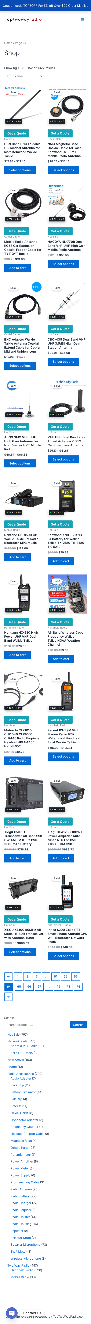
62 (66, 976)
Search (9, 1018)
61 (55, 976)
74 (78, 987)
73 (68, 987)
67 (39, 987)
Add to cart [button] (17, 268)
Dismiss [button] (82, 6)
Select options (20, 170)
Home (8, 43)
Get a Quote (16, 133)
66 (29, 987)
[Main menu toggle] (82, 19)
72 (58, 987)
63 (76, 976)
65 (19, 987)
